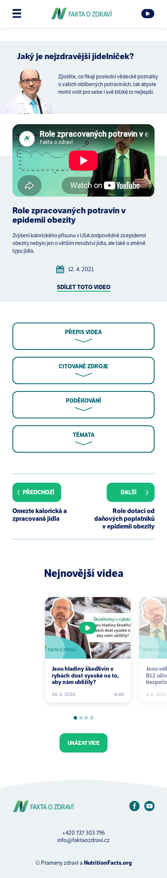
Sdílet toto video (83, 287)
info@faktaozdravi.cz (83, 840)
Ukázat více (83, 743)
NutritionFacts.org (108, 862)
